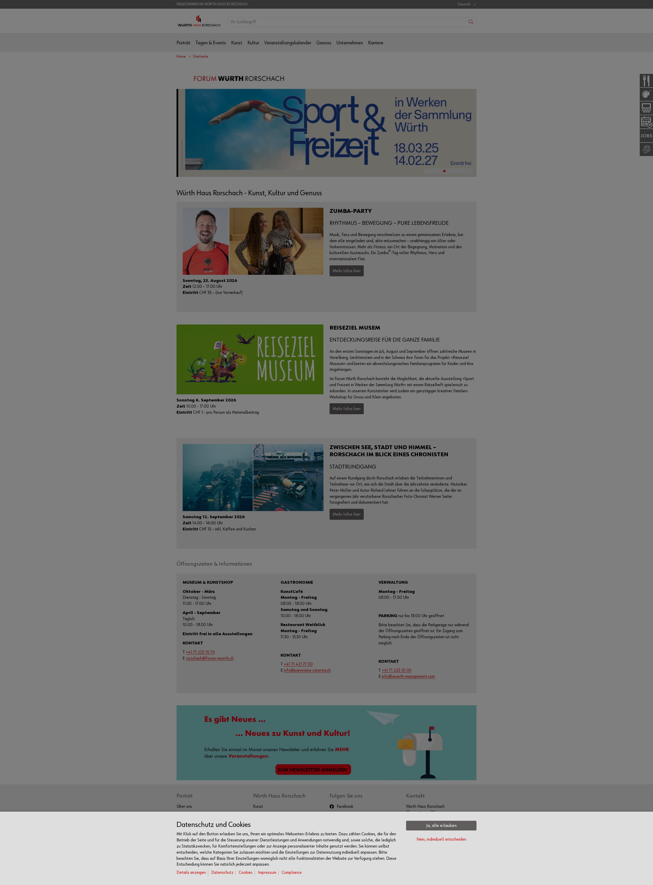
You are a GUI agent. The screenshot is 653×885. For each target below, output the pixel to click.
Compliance (292, 872)
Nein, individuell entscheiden (441, 839)
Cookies (246, 872)
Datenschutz (222, 872)
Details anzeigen (191, 872)
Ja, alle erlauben (441, 825)
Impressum (267, 872)
